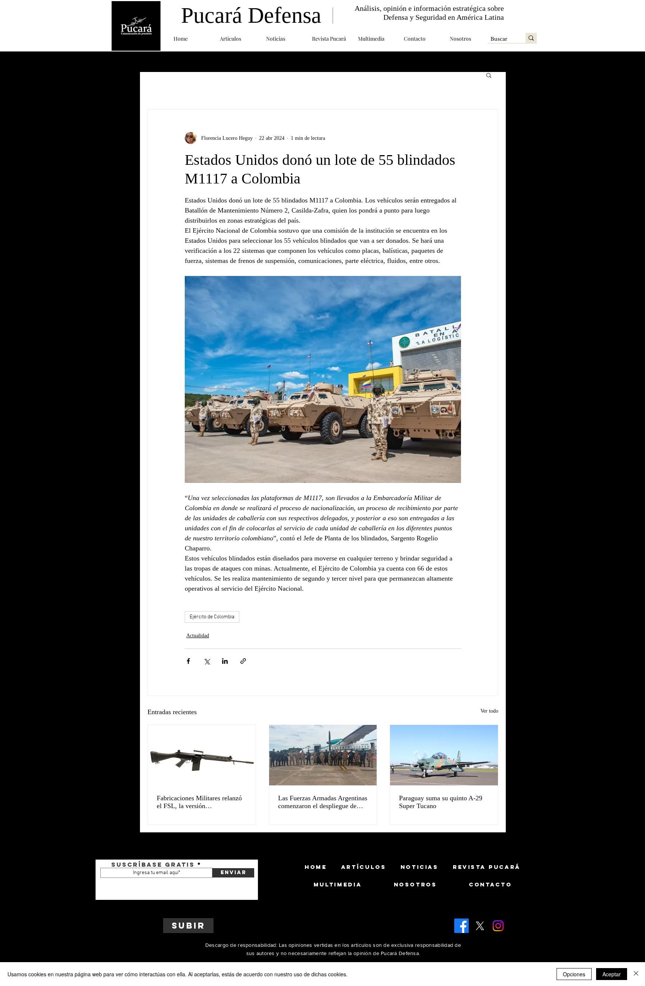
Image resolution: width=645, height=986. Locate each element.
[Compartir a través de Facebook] (188, 661)
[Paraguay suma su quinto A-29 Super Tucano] (444, 755)
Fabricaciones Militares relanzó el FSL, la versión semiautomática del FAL (199, 802)
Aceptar (611, 974)
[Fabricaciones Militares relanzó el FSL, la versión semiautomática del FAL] (202, 755)
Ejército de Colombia (212, 617)
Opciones (574, 974)
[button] (237, 38)
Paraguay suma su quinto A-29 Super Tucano (440, 802)
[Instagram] (498, 926)
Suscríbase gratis (153, 864)
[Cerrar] (636, 974)
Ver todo (489, 711)
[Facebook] (461, 926)
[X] (480, 926)
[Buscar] (531, 38)
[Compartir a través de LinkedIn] (224, 661)
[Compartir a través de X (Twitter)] (206, 661)
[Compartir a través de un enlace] (243, 661)
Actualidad (197, 635)
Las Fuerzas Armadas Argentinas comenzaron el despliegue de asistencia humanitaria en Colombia (322, 802)
